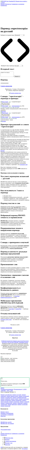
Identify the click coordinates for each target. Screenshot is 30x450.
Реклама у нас (8, 443)
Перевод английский (6, 394)
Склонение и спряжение (7, 414)
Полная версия (18, 389)
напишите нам (23, 164)
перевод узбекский (18, 403)
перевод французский (12, 396)
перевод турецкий (24, 401)
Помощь (7, 439)
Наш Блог (7, 444)
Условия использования (7, 389)
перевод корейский (16, 400)
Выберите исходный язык (7, 35)
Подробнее (25, 448)
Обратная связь (9, 438)
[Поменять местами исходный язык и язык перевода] (15, 64)
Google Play (18, 309)
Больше (3, 150)
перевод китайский (6, 400)
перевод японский (5, 406)
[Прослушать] (4, 101)
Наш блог (3, 416)
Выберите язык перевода (7, 65)
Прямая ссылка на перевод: (8, 359)
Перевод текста (5, 412)
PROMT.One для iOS (6, 422)
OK (1, 447)
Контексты (8, 4)
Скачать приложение (10, 441)
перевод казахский (24, 399)
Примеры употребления (7, 413)
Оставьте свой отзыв (6, 319)
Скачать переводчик (6, 86)
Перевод (3, 4)
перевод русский (16, 394)
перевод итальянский (6, 397)
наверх (2, 388)
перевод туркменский (6, 403)
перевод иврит (14, 399)
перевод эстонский (22, 404)
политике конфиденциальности (10, 296)
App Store (11, 309)
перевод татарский (14, 401)
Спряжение (17, 4)
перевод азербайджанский (19, 397)
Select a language (5, 392)
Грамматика (4, 5)
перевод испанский (24, 396)
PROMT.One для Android (7, 423)
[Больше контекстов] (3, 111)
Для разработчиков (6, 429)
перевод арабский (5, 399)
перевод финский (12, 404)
